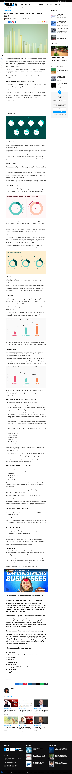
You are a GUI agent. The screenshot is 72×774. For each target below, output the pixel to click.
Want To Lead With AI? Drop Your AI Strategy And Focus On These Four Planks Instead (39, 756)
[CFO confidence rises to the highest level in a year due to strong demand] (26, 703)
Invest (51, 4)
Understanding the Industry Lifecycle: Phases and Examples (61, 22)
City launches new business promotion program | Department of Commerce (62, 77)
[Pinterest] (2, 67)
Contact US (26, 1)
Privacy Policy (38, 1)
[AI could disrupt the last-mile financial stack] (11, 720)
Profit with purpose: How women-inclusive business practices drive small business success (59, 59)
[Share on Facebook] (9, 22)
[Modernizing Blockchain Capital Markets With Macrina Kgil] (11, 703)
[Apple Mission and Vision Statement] (53, 16)
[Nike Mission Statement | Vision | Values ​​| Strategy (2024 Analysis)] (53, 30)
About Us (12, 1)
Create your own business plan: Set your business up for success (61, 756)
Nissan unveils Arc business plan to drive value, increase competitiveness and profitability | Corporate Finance (61, 749)
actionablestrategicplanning (23, 772)
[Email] (2, 70)
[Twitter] (2, 61)
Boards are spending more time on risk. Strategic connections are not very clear (39, 763)
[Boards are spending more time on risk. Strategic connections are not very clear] (29, 764)
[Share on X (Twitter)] (11, 22)
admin (8, 18)
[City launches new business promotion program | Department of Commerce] (53, 78)
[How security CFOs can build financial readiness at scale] (41, 703)
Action (35, 4)
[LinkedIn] (2, 64)
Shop (60, 4)
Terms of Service (45, 1)
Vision (55, 4)
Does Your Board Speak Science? (38, 749)
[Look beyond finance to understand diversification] (41, 720)
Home (8, 1)
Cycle (46, 4)
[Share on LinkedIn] (15, 22)
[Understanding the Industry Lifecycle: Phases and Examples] (53, 23)
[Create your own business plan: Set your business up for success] (51, 757)
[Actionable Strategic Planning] (10, 4)
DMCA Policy (32, 1)
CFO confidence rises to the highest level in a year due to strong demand (25, 711)
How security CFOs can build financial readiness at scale (41, 711)
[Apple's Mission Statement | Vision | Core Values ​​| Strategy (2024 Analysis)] (53, 37)
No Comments (20, 18)
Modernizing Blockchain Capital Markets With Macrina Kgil (10, 711)
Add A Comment (26, 735)
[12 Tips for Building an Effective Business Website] (53, 85)
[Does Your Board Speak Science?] (29, 750)
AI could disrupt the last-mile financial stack (11, 728)
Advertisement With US (19, 1)
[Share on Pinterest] (13, 22)
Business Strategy (29, 4)
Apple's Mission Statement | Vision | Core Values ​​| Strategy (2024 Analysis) (62, 37)
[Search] (67, 1)
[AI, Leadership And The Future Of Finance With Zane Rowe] (26, 720)
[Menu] (4, 1)
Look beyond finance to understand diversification (40, 728)
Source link (8, 679)
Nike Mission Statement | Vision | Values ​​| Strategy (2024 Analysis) (62, 30)
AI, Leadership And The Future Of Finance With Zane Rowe (26, 729)
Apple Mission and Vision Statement (61, 15)
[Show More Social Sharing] (18, 22)
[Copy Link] (2, 73)
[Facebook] (2, 58)
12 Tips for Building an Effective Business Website (62, 85)
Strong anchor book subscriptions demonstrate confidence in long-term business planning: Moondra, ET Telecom (61, 763)
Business (41, 4)
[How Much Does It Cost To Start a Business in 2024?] (26, 38)
